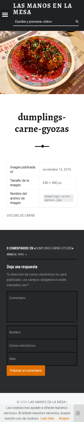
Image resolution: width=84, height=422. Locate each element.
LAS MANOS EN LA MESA (47, 402)
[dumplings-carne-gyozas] (42, 33)
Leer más (47, 418)
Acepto (64, 418)
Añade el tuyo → (17, 254)
